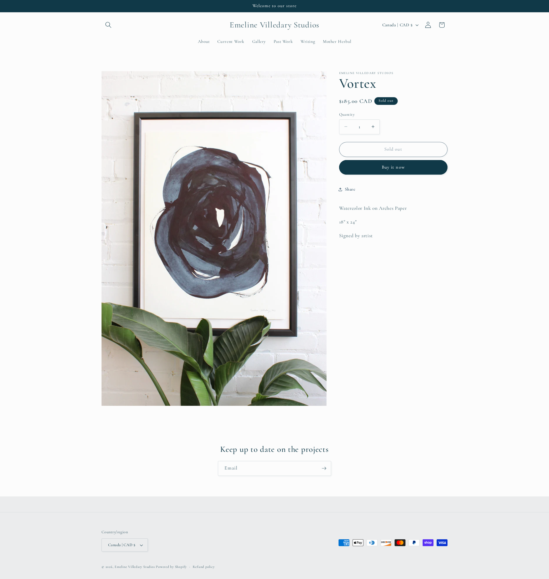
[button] (108, 25)
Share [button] (350, 189)
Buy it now (393, 167)
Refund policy (203, 567)
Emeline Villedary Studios (135, 567)
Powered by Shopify (171, 567)
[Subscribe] (324, 468)
